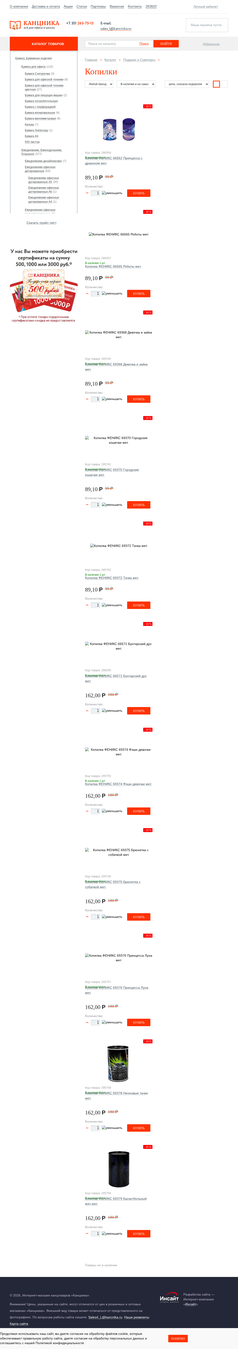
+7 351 (79, 23)
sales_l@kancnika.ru (115, 28)
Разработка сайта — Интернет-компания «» (199, 1299)
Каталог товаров (48, 44)
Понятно (178, 1338)
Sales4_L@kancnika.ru (105, 1317)
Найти (166, 44)
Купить (139, 193)
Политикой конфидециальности (60, 1343)
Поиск (144, 43)
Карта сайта (19, 1324)
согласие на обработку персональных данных (109, 1338)
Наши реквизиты (136, 1317)
